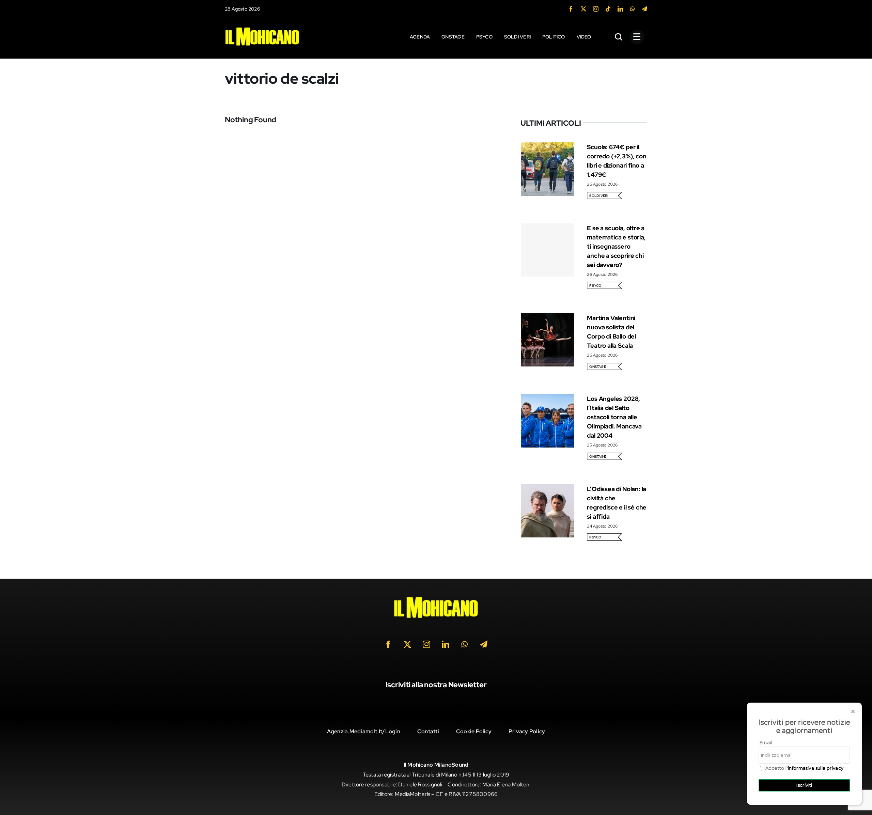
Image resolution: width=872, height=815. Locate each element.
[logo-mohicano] (262, 28)
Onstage (597, 366)
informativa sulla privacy (816, 768)
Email (766, 742)
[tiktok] (608, 9)
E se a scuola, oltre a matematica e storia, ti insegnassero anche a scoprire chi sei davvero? (616, 246)
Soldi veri (598, 195)
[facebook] (571, 9)
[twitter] (583, 9)
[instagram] (595, 9)
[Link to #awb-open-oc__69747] (637, 37)
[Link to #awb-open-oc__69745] (619, 37)
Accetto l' (804, 768)
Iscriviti (804, 785)
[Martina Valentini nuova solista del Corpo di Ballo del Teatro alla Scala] (547, 318)
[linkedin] (620, 9)
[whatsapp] (632, 9)
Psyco (595, 285)
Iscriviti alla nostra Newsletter (436, 685)
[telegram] (644, 9)
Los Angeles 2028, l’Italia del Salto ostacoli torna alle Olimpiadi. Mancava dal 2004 (614, 417)
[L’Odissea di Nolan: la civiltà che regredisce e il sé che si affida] (547, 488)
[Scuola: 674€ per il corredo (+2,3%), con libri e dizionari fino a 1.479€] (547, 147)
